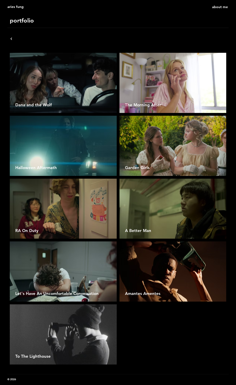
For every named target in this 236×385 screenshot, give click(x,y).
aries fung (15, 7)
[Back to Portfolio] (11, 38)
